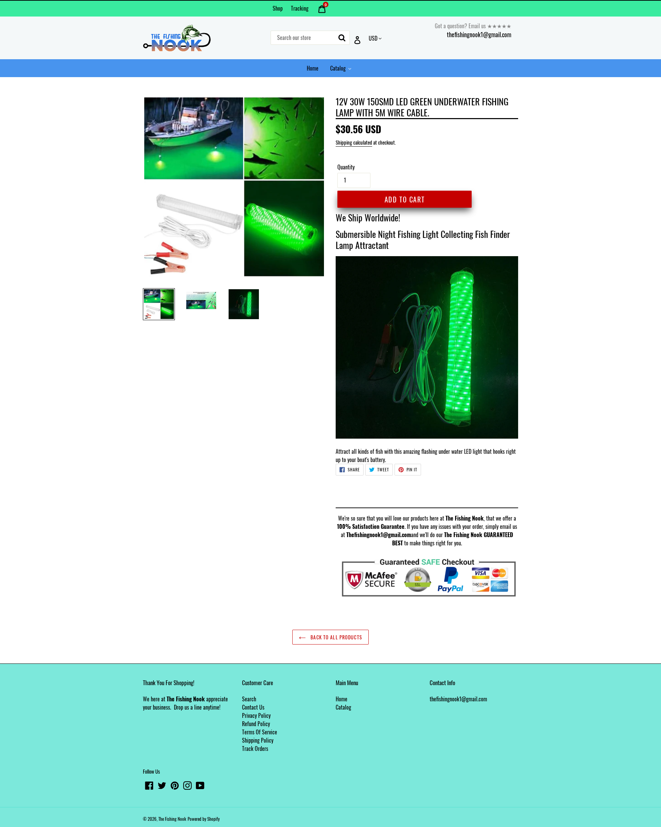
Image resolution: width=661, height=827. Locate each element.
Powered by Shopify (204, 818)
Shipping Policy (257, 740)
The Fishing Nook (172, 818)
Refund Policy (256, 724)
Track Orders (255, 748)
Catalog (343, 707)
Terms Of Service (259, 732)
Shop (278, 8)
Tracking (299, 8)
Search (249, 699)
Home (341, 699)
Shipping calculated (354, 142)
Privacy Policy (256, 715)
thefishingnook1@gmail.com (479, 34)
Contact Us (253, 707)
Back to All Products (335, 637)
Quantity (346, 167)
